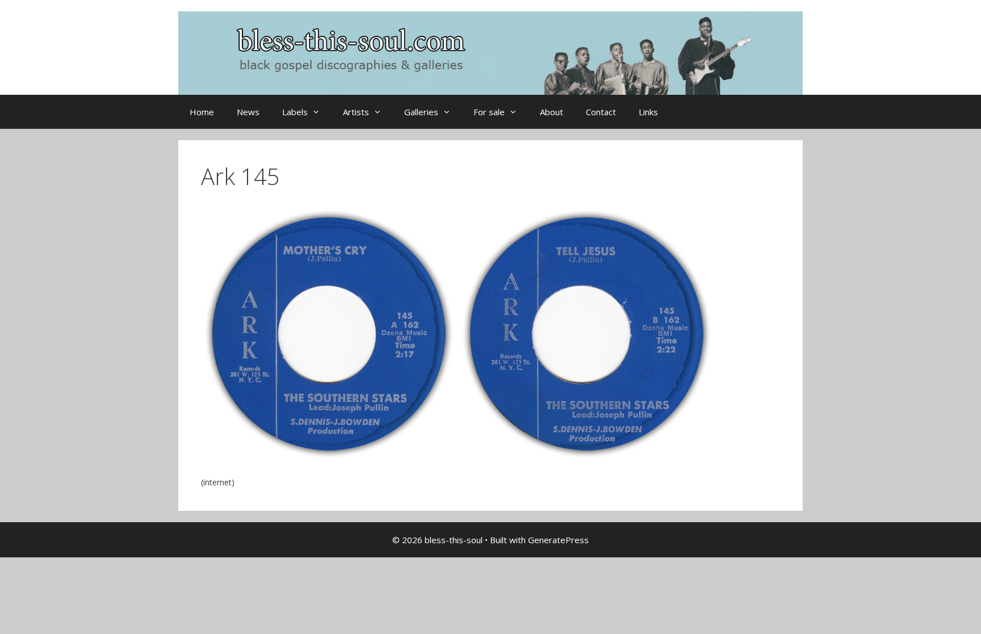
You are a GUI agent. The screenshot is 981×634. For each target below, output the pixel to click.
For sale (489, 111)
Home (202, 111)
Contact (601, 111)
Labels (295, 111)
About (551, 111)
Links (648, 111)
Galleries (421, 111)
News (248, 111)
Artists (356, 111)
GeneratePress (558, 539)
